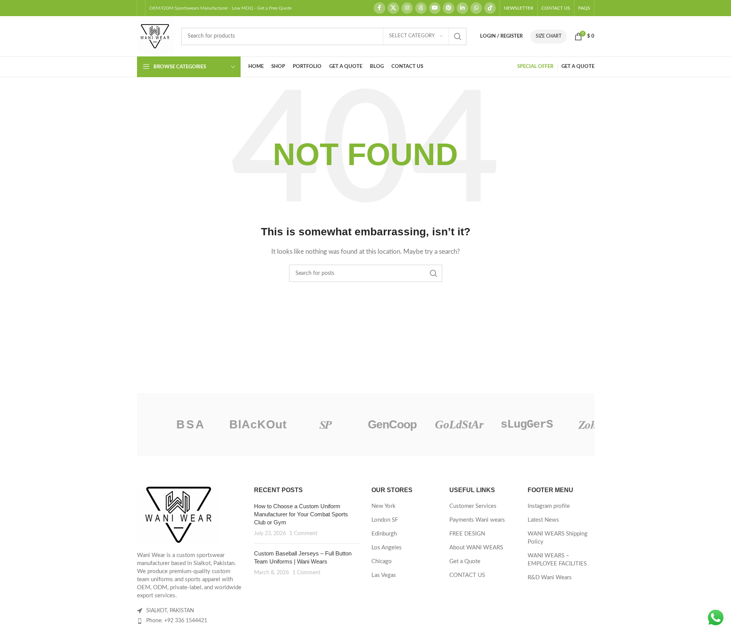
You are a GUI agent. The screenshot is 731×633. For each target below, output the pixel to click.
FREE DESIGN (467, 534)
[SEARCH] (458, 36)
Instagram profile (549, 506)
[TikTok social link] (490, 8)
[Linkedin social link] (462, 8)
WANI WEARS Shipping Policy (557, 538)
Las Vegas (383, 575)
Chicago (381, 561)
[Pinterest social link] (448, 8)
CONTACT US (467, 575)
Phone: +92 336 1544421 (176, 620)
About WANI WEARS (476, 547)
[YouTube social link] (435, 8)
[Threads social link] (421, 8)
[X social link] (393, 8)
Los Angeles (386, 547)
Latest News (543, 520)
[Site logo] (155, 36)
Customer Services (473, 506)
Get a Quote (464, 561)
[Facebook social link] (379, 8)
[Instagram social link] (407, 8)
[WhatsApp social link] (476, 8)
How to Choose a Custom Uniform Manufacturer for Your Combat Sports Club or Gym (301, 514)
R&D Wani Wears (550, 577)
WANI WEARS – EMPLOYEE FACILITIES (557, 560)
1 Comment (303, 533)
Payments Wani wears (477, 520)
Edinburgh (384, 534)
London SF (384, 520)
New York (383, 506)
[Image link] (179, 514)
